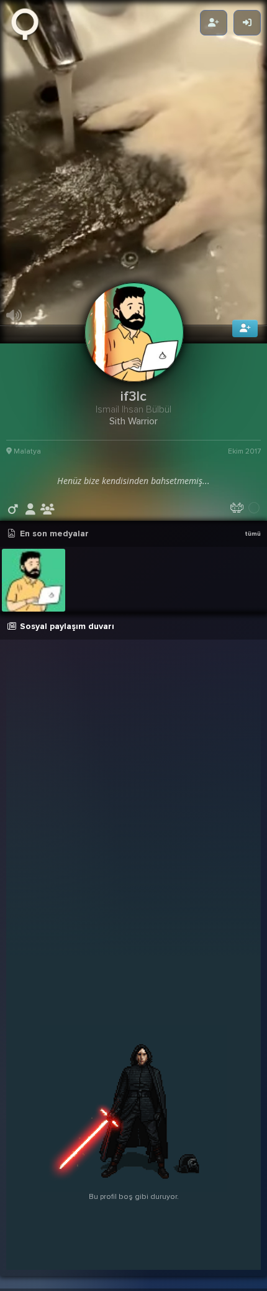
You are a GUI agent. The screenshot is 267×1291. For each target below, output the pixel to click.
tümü (253, 552)
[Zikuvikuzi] (29, 23)
